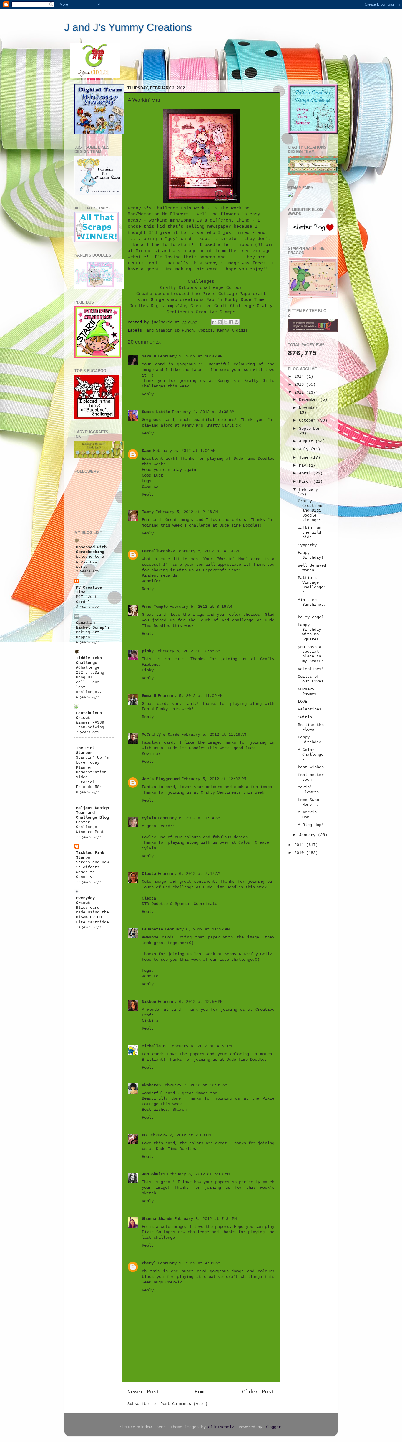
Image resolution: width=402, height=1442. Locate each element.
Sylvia (149, 818)
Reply (148, 394)
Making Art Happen (87, 635)
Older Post (258, 1392)
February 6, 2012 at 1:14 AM (189, 818)
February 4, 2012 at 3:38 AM (203, 412)
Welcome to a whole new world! (90, 562)
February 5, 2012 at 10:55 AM (187, 651)
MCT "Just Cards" (86, 599)
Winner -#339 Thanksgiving (90, 725)
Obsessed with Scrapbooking (91, 549)
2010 (300, 853)
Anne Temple (155, 607)
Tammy (148, 512)
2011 (300, 845)
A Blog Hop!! (312, 825)
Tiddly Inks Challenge (89, 660)
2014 (300, 376)
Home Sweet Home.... (309, 802)
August (307, 441)
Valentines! (311, 669)
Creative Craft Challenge (222, 306)
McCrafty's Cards (161, 734)
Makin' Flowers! (309, 789)
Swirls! (306, 717)
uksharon (151, 1085)
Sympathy (307, 545)
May (303, 465)
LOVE (302, 702)
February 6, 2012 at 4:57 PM (201, 1046)
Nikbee (149, 1002)
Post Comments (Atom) (183, 1404)
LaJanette (152, 929)
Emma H (149, 696)
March (306, 481)
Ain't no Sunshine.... (312, 605)
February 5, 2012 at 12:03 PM (213, 779)
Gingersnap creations (177, 299)
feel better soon (311, 777)
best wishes (311, 767)
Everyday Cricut (85, 900)
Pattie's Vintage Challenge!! (312, 585)
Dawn (146, 451)
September (309, 429)
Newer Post (143, 1392)
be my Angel (311, 617)
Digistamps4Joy (169, 306)
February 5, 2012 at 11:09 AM (190, 696)
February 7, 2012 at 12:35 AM (194, 1085)
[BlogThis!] (220, 322)
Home (201, 1392)
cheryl (149, 1263)
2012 (300, 392)
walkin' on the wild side (309, 532)
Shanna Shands (157, 1219)
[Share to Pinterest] (237, 322)
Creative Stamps (215, 312)
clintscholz (221, 1427)
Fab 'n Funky (222, 299)
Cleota (149, 874)
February (308, 489)
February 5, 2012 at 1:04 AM (184, 451)
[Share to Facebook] (231, 322)
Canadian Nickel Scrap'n (92, 625)
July (305, 449)
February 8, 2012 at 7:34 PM (205, 1219)
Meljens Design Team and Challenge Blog (92, 813)
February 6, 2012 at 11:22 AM (197, 929)
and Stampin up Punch (170, 330)
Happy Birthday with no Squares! (309, 632)
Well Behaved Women (312, 567)
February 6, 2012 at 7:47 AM (189, 874)
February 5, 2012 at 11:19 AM (213, 734)
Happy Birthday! (310, 555)
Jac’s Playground (161, 779)
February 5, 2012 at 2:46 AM (186, 512)
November (308, 408)
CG (144, 1135)
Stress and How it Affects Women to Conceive (92, 869)
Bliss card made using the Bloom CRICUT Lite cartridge (92, 915)
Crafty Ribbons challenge (192, 287)
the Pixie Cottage (214, 294)
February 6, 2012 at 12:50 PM (190, 1002)
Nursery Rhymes (307, 691)
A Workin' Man (308, 814)
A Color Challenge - (310, 755)
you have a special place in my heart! (310, 654)
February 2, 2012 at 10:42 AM (190, 356)
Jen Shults (153, 1174)
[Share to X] (225, 322)
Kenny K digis (232, 330)
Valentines (309, 709)
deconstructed (172, 294)
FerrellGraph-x (158, 551)
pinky (148, 651)
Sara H (149, 356)
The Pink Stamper (85, 750)
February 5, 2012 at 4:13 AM (208, 551)
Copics (205, 330)
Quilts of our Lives (310, 679)
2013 (300, 384)
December (309, 399)
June (305, 457)
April (306, 473)
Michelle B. (155, 1046)
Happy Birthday (309, 739)
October (308, 420)
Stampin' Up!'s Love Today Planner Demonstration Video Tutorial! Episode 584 (92, 772)
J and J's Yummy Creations (128, 27)
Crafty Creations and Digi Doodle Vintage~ (310, 510)
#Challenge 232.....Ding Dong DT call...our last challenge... (90, 679)
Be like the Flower (311, 727)
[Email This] (214, 322)
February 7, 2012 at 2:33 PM (179, 1135)
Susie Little (156, 412)
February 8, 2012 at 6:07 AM (198, 1174)
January (308, 835)
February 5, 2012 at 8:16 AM (201, 607)
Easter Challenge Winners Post (90, 827)
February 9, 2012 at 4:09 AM (189, 1263)
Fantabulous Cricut (89, 715)
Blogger (273, 1427)
